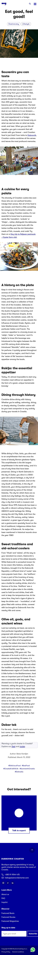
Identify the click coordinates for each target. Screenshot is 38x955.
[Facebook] (8, 883)
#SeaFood (26, 766)
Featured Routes (8, 917)
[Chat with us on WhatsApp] (33, 950)
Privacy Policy (5, 952)
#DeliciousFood (14, 766)
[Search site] (30, 4)
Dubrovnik (32, 135)
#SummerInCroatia (27, 769)
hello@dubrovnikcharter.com (17, 878)
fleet (13, 746)
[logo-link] (4, 4)
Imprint (4, 902)
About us (5, 894)
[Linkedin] (12, 883)
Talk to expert (19, 830)
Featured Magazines (10, 921)
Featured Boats (7, 913)
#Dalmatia (19, 772)
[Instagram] (3, 883)
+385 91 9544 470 (12, 875)
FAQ (3, 898)
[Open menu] (35, 4)
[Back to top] (32, 850)
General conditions (18, 952)
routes (22, 746)
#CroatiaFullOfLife (10, 769)
